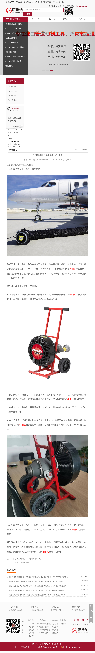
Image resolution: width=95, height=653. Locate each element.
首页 (76, 149)
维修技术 (55, 633)
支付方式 (31, 627)
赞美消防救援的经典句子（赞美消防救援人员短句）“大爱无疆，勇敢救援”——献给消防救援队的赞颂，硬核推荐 (38, 590)
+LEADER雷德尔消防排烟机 (15, 56)
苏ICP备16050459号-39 (51, 647)
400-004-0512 (83, 6)
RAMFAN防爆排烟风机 (43, 624)
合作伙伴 (31, 636)
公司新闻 (55, 624)
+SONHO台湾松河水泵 (13, 61)
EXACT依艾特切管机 (43, 630)
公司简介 (31, 624)
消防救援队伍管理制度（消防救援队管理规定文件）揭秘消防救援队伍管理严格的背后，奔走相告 (38, 577)
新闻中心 (51, 19)
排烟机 (73, 269)
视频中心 (82, 19)
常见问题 (55, 630)
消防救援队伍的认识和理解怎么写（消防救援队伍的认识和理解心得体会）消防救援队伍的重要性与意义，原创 (38, 586)
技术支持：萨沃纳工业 (21, 647)
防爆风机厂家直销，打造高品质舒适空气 (27, 559)
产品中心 (67, 19)
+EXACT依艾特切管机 (13, 33)
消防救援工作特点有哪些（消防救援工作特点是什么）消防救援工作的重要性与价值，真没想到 (38, 581)
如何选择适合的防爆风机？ (22, 562)
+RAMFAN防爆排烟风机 (13, 24)
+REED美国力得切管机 (13, 29)
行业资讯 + (14, 91)
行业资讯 (55, 627)
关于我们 (35, 19)
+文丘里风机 (9, 66)
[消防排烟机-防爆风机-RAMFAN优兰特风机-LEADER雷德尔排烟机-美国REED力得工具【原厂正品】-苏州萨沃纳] (14, 10)
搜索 (28, 14)
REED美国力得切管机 (43, 627)
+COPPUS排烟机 (11, 38)
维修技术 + (14, 100)
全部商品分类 (15, 19)
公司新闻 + (14, 87)
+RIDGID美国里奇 (11, 43)
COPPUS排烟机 (43, 633)
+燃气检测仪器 (10, 52)
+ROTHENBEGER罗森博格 (14, 47)
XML (33, 647)
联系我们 (63, 624)
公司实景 (31, 633)
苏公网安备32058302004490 (72, 647)
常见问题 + (14, 96)
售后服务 (31, 630)
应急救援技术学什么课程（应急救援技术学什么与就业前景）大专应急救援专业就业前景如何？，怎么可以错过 (38, 595)
